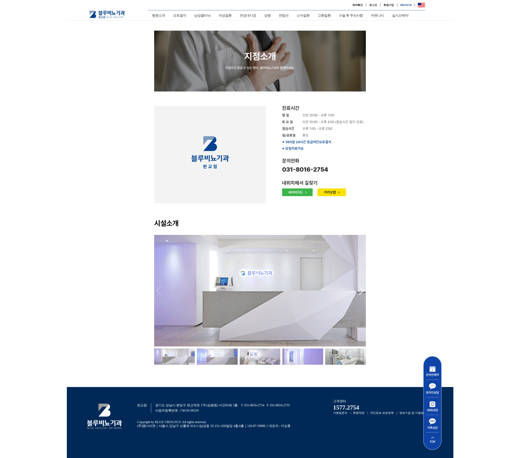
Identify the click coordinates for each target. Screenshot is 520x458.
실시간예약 (400, 15)
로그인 (373, 4)
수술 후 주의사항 (351, 15)
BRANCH (406, 4)
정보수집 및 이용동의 (413, 412)
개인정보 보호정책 (382, 412)
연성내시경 (248, 15)
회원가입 (389, 4)
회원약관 (358, 412)
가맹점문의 (340, 412)
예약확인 (357, 4)
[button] (361, 290)
